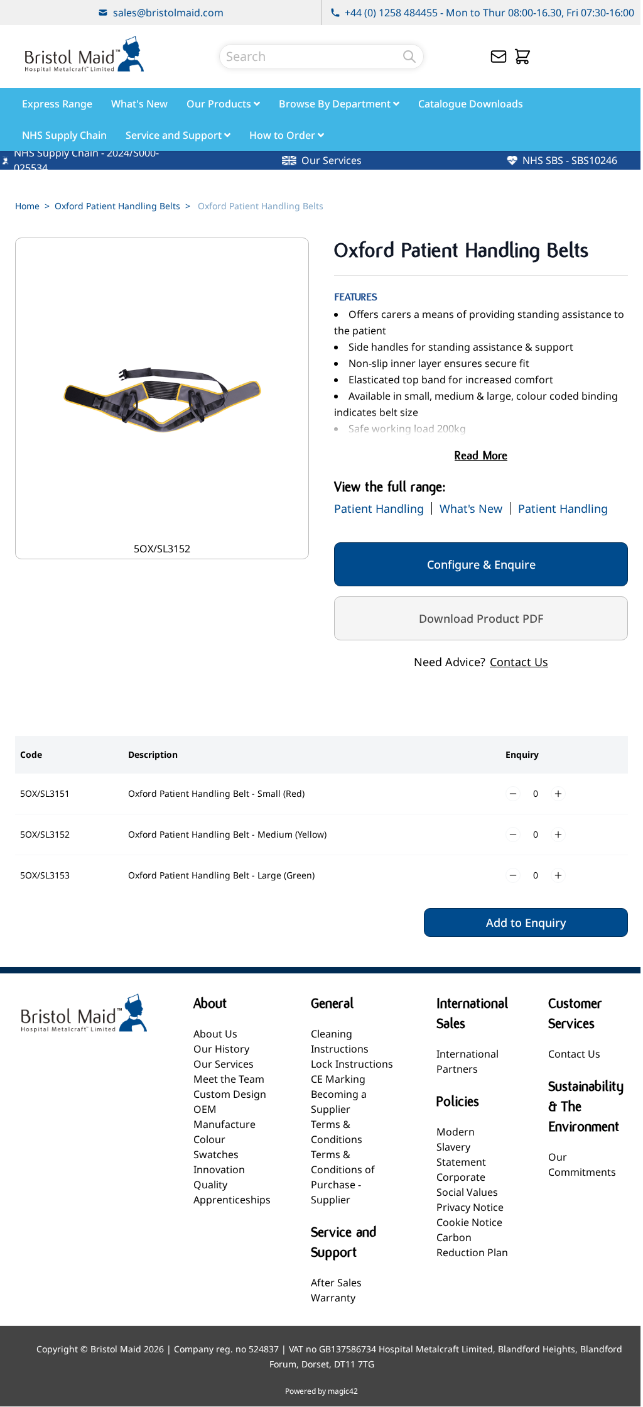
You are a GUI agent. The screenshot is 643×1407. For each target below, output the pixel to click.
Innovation (219, 1169)
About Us (215, 1034)
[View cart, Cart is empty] (522, 56)
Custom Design (229, 1094)
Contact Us (519, 661)
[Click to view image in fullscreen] (162, 398)
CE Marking (338, 1079)
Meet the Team (228, 1079)
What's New (471, 508)
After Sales (336, 1282)
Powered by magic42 (321, 1391)
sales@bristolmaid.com (168, 12)
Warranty (333, 1298)
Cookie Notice (469, 1222)
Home (27, 206)
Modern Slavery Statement (461, 1147)
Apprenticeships (232, 1200)
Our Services (223, 1064)
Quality (210, 1184)
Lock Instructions (352, 1064)
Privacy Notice (470, 1207)
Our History (221, 1049)
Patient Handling (379, 508)
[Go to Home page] (84, 54)
